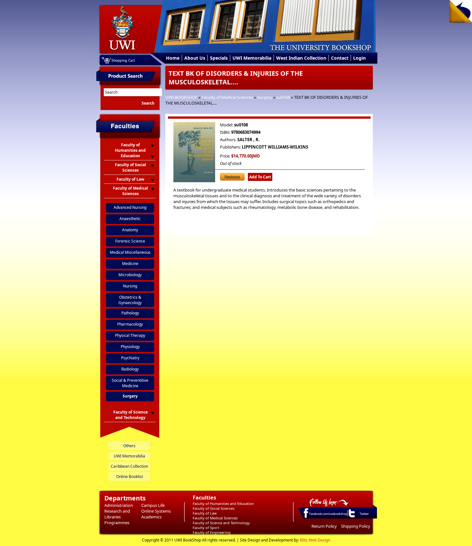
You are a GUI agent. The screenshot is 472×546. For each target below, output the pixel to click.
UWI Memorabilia (251, 58)
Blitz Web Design (315, 540)
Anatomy (130, 230)
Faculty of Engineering (212, 532)
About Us (194, 58)
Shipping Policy (355, 526)
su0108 (283, 97)
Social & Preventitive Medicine (130, 383)
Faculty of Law (205, 513)
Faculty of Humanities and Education (223, 503)
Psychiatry (130, 358)
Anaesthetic (130, 218)
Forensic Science (130, 241)
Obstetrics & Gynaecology (130, 299)
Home (172, 58)
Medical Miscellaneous (130, 252)
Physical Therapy (130, 335)
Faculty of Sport (206, 527)
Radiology (130, 369)
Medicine (130, 263)
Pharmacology (130, 324)
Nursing (130, 286)
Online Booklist (129, 476)
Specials (219, 58)
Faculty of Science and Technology (221, 522)
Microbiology (130, 274)
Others (129, 445)
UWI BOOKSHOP (181, 97)
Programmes (116, 522)
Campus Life (153, 505)
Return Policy (324, 526)
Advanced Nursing (130, 207)
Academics (151, 517)
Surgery (264, 97)
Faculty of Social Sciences (213, 508)
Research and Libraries (117, 514)
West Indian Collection (301, 58)
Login (359, 58)
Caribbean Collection (129, 466)
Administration (118, 505)
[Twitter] (351, 517)
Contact (339, 58)
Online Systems (156, 511)
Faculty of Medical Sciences (227, 97)
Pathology (130, 313)
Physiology (130, 346)
